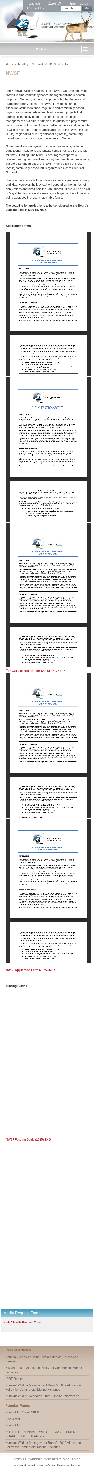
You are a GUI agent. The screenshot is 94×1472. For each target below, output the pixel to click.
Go (87, 8)
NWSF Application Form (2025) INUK (31, 970)
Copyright (52, 1459)
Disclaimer (72, 1459)
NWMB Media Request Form (22, 1322)
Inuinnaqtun (79, 3)
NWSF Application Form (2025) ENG (38, 671)
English (35, 3)
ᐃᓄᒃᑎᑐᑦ (55, 3)
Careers (35, 1459)
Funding (22, 64)
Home (10, 64)
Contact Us (35, 8)
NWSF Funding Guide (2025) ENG (28, 1139)
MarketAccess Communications (58, 1465)
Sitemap (20, 1459)
